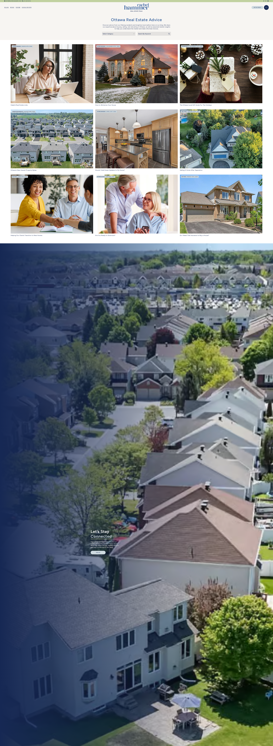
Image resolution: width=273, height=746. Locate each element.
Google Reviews (26, 7)
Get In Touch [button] (257, 7)
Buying (12, 7)
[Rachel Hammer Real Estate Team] (136, 7)
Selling (6, 7)
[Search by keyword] (169, 34)
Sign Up (98, 552)
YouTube (18, 7)
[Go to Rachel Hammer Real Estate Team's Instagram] (265, 1)
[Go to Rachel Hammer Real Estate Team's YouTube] (268, 1)
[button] (266, 7)
